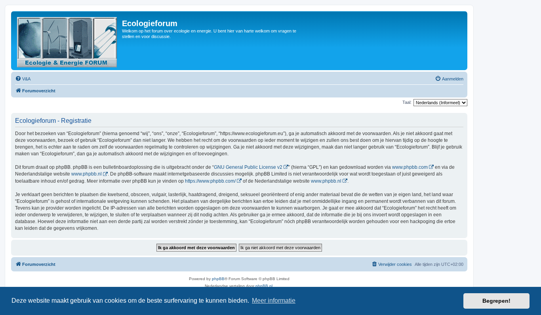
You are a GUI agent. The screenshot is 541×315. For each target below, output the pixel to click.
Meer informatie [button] (273, 300)
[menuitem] (22, 79)
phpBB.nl (263, 286)
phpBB (218, 279)
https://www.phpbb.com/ (210, 181)
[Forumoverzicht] (67, 40)
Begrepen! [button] (496, 301)
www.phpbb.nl (86, 174)
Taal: (406, 102)
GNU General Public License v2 (248, 167)
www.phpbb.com (410, 167)
